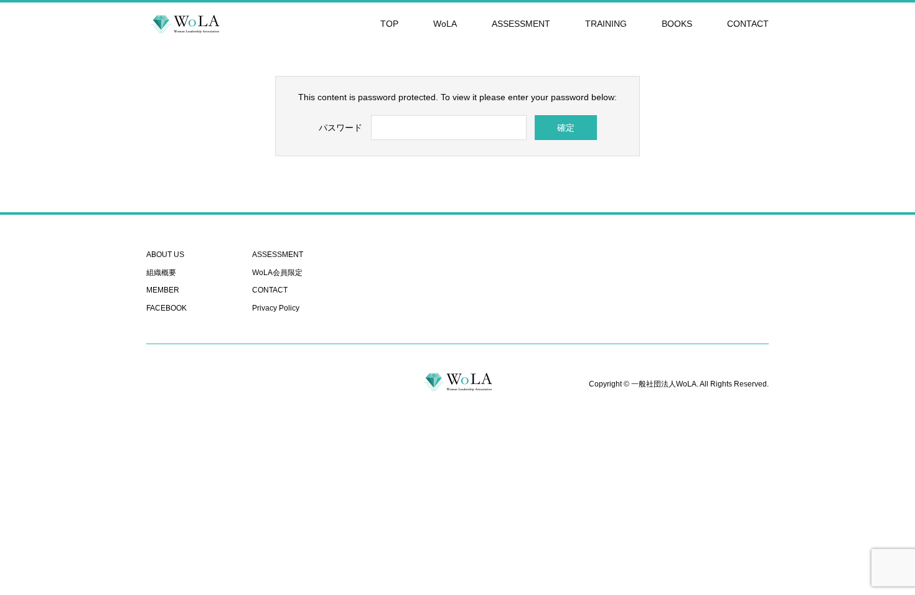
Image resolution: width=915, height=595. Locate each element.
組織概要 (161, 272)
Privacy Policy (275, 308)
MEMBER (162, 290)
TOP (389, 24)
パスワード (340, 128)
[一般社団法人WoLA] (185, 24)
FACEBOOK (166, 308)
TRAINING (606, 24)
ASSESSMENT (521, 24)
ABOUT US (165, 254)
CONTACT (748, 24)
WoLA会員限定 (277, 272)
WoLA (445, 24)
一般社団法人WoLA (664, 384)
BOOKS (677, 24)
